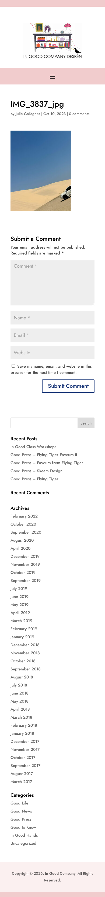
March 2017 (21, 782)
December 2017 (24, 741)
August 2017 (21, 774)
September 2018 (25, 669)
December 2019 (25, 556)
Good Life (19, 803)
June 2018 (19, 693)
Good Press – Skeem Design (36, 471)
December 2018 (25, 645)
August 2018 (21, 677)
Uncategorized (23, 843)
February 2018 (23, 725)
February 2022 (24, 516)
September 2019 (25, 581)
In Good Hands (24, 835)
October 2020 (23, 524)
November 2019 (25, 564)
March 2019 (21, 621)
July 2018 (18, 685)
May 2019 (19, 605)
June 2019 (19, 597)
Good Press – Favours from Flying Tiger (46, 463)
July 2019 (18, 589)
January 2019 (22, 637)
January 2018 (22, 733)
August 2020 (22, 540)
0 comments (79, 113)
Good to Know (23, 827)
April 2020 (20, 548)
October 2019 (23, 572)
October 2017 (22, 758)
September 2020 (25, 532)
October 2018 (23, 661)
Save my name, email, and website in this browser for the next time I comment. (51, 369)
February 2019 (23, 629)
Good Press (20, 819)
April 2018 (20, 709)
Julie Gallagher (28, 113)
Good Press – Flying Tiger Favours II (43, 455)
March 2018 (21, 717)
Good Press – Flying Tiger (34, 479)
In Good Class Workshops (33, 447)
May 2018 (19, 701)
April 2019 (20, 613)
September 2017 (25, 766)
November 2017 (25, 749)
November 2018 (25, 653)
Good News (21, 811)
